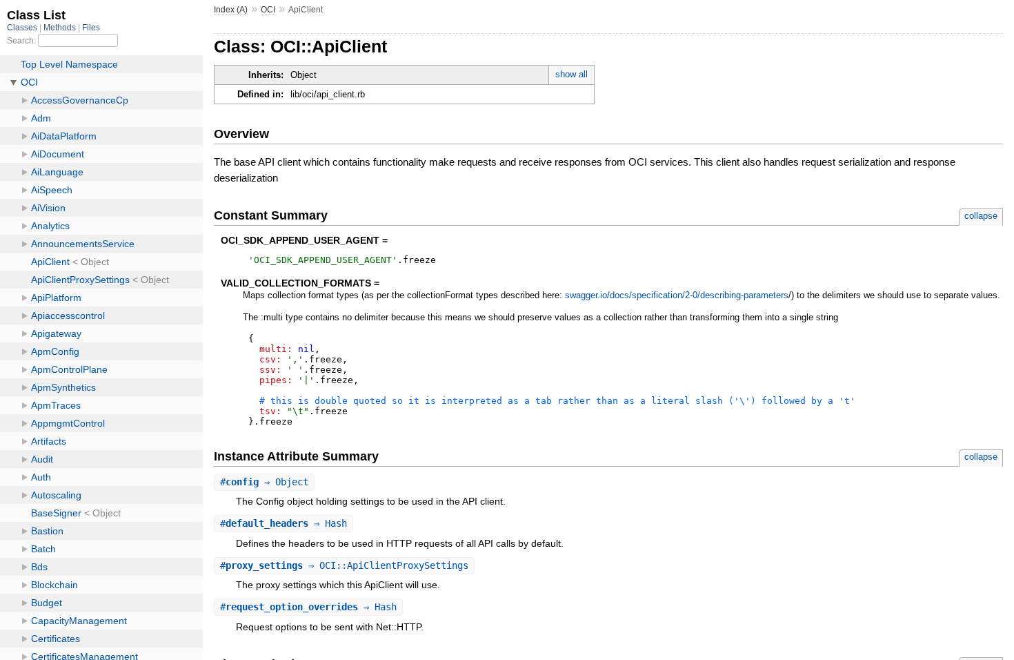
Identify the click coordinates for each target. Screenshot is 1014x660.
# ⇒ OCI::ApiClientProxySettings (344, 565)
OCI (268, 9)
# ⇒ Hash (283, 523)
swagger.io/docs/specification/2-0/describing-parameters (676, 295)
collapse (980, 216)
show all (571, 74)
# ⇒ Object (264, 481)
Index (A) (231, 9)
